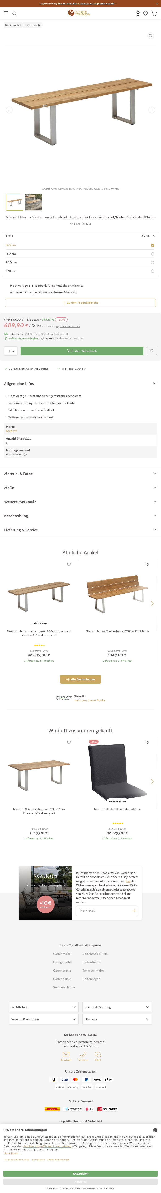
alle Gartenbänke (83, 679)
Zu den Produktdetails (83, 303)
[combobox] (10, 351)
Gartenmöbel (62, 954)
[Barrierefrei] (138, 13)
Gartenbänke (62, 979)
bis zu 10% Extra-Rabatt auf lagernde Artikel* (87, 3)
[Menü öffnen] (6, 13)
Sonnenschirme (64, 987)
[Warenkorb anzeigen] (154, 13)
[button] (152, 603)
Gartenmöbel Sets (95, 954)
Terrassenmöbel (93, 970)
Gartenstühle (62, 970)
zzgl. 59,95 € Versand (68, 326)
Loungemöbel (62, 962)
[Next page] (152, 110)
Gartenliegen (91, 979)
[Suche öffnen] (14, 13)
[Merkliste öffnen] (146, 13)
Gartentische (91, 962)
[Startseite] (78, 13)
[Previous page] (9, 110)
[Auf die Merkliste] (69, 564)
